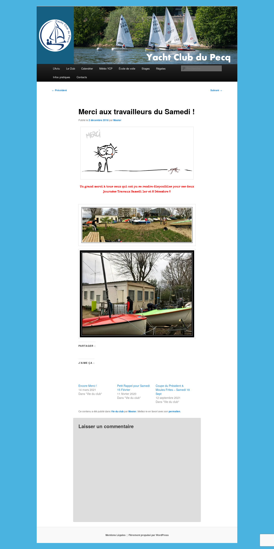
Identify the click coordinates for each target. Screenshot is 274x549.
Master (117, 120)
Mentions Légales (116, 535)
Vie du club (117, 411)
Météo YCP (106, 68)
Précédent (59, 90)
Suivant (216, 90)
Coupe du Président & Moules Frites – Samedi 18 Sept (173, 390)
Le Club (70, 68)
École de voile (127, 68)
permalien (174, 411)
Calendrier (87, 68)
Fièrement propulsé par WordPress (149, 535)
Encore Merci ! (87, 386)
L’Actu (56, 68)
